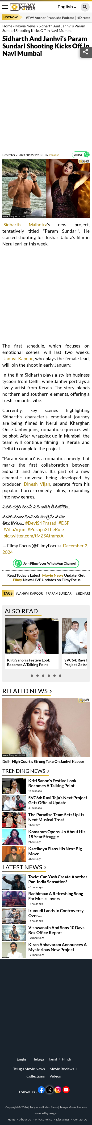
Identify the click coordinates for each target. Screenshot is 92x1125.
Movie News (25, 26)
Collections (35, 1076)
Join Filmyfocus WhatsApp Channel (49, 563)
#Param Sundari (59, 593)
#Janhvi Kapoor (29, 593)
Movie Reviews (62, 1069)
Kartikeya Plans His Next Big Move (55, 851)
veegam (53, 1113)
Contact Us (80, 1119)
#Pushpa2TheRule (46, 529)
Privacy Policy (43, 1119)
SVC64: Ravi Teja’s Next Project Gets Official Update (57, 800)
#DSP (64, 523)
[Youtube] (66, 1089)
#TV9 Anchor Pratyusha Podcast (50, 18)
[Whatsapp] (86, 154)
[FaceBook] (41, 1089)
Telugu (38, 1059)
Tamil (53, 1059)
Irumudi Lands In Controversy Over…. (56, 913)
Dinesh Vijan (37, 484)
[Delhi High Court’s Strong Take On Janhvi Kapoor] (46, 728)
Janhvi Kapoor (18, 358)
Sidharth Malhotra (25, 224)
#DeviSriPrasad (40, 523)
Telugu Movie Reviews (73, 1107)
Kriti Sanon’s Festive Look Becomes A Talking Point (28, 662)
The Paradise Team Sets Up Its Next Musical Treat (56, 817)
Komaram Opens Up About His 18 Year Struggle (56, 834)
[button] (32, 675)
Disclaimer (62, 1119)
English (65, 6)
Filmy (18, 579)
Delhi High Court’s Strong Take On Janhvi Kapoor (43, 761)
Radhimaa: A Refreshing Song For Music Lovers (55, 896)
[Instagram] (57, 1089)
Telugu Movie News (29, 1069)
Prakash (52, 155)
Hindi (66, 1059)
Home (7, 26)
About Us (25, 1119)
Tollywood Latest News (44, 1107)
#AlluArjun (14, 529)
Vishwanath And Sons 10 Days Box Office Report (56, 930)
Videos (55, 1076)
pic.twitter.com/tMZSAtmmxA (33, 535)
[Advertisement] (46, 105)
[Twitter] (49, 1089)
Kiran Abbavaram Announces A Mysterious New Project (57, 947)
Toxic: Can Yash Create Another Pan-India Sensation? (57, 879)
